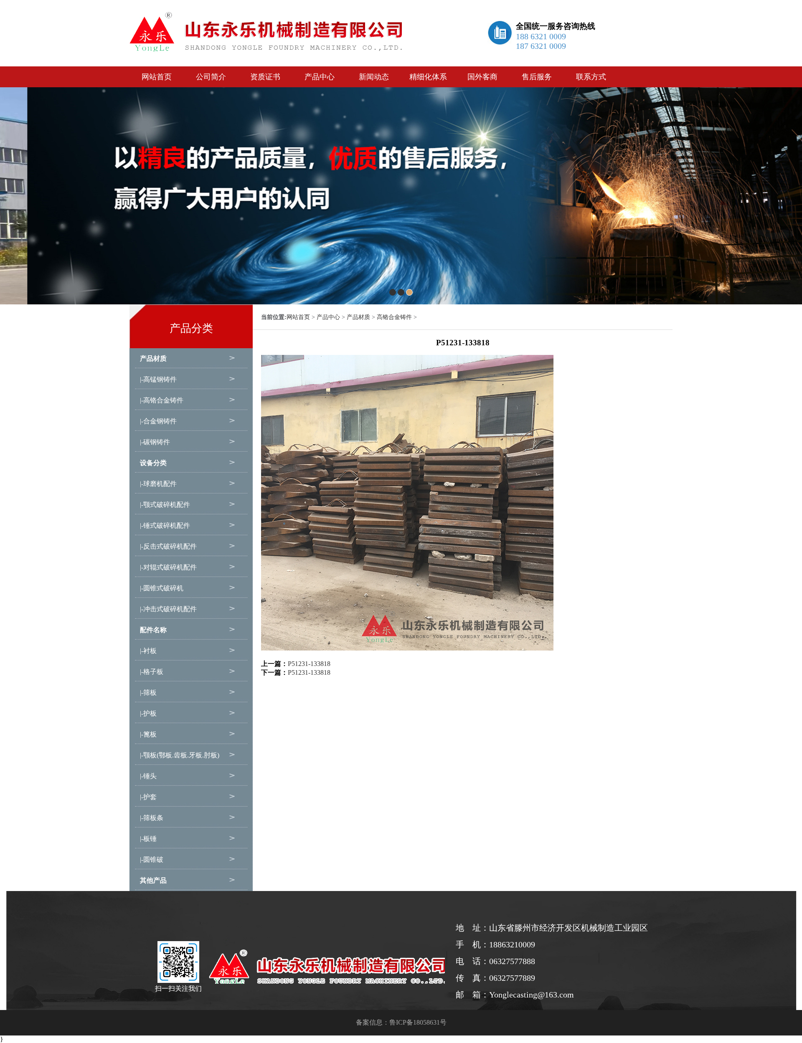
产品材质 (358, 317)
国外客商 (482, 77)
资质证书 (265, 77)
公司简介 (211, 77)
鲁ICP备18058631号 (418, 1022)
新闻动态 (374, 77)
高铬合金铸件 (394, 317)
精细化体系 (428, 77)
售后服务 (537, 77)
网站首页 (157, 77)
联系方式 (591, 77)
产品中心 (320, 77)
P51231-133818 (309, 663)
